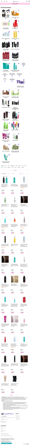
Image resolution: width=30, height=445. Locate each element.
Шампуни (23, 167)
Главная (2, 5)
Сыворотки (19, 167)
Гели (8, 165)
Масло (2, 167)
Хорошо (6, 443)
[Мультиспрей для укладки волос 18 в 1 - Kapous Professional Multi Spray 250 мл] (24, 219)
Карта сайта (2, 431)
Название (13, 173)
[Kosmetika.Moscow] (7, 413)
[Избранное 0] (26, 1)
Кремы (20, 165)
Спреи (15, 167)
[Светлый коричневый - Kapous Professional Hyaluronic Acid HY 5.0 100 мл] (24, 199)
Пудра (12, 167)
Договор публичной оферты (4, 433)
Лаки (22, 165)
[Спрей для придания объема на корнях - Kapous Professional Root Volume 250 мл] (5, 199)
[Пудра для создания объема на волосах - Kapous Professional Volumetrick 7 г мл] (14, 379)
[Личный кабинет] (6, 1)
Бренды (4, 5)
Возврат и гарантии (3, 430)
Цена (9, 173)
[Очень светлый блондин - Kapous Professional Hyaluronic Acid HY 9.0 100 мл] (14, 279)
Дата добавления (3, 173)
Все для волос (17, 418)
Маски (25, 165)
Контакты (2, 428)
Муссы (5, 167)
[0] (28, 1)
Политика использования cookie (5, 434)
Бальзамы (2, 165)
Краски (16, 165)
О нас (1, 429)
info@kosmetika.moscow (5, 419)
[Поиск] (4, 1)
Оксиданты (9, 167)
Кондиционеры (12, 165)
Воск (5, 165)
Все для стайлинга (18, 419)
